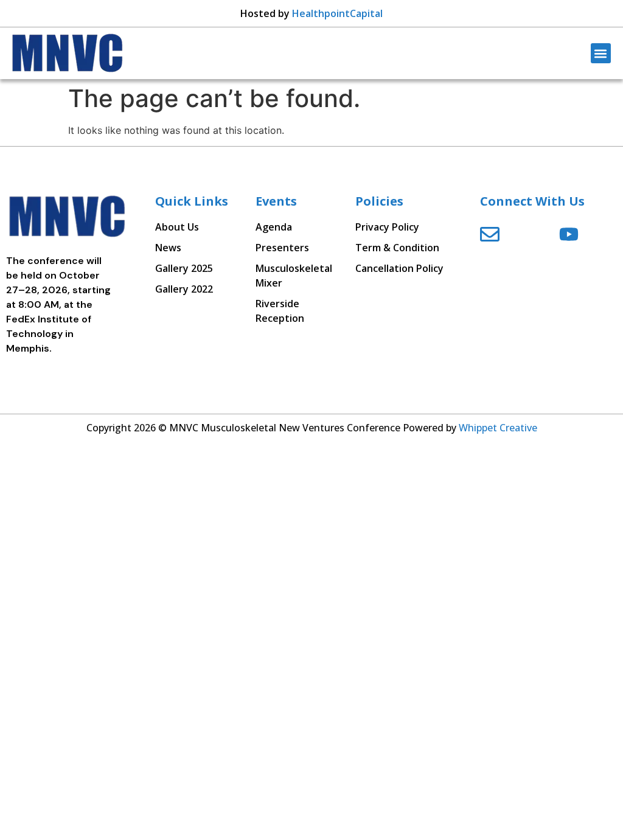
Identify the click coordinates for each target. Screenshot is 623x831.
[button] (601, 53)
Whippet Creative (498, 427)
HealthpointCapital (337, 13)
